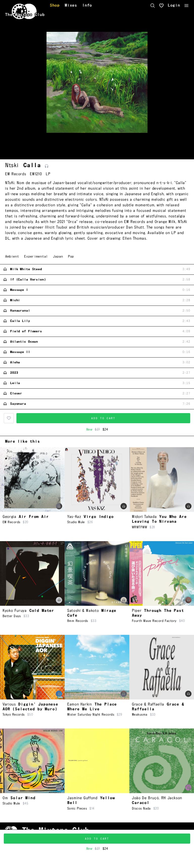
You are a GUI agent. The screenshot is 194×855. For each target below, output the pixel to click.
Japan (58, 256)
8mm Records (77, 621)
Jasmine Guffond (82, 798)
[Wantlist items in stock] (161, 5)
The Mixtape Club (25, 15)
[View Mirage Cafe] (97, 573)
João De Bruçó (145, 798)
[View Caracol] (161, 760)
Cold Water (41, 611)
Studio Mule (76, 522)
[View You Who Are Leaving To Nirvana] (161, 479)
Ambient (12, 256)
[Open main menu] (186, 5)
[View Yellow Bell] (97, 760)
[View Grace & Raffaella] (161, 667)
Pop (71, 256)
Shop (55, 6)
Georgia (9, 517)
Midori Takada (144, 517)
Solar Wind (22, 798)
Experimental (36, 256)
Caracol (140, 803)
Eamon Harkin (79, 704)
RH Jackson (171, 798)
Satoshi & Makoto (83, 611)
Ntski (11, 165)
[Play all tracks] (46, 166)
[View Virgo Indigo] (97, 479)
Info (87, 6)
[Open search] (152, 5)
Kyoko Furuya (15, 611)
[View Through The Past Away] (161, 573)
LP (48, 174)
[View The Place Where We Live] (97, 667)
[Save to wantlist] (9, 418)
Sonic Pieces (77, 808)
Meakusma (140, 714)
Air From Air (33, 517)
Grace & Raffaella (148, 704)
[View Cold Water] (32, 573)
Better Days (12, 616)
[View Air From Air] (32, 479)
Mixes (71, 6)
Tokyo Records (14, 714)
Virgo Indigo (98, 517)
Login (174, 6)
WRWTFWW (139, 527)
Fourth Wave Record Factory (154, 621)
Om (5, 798)
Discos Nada (141, 808)
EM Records (15, 174)
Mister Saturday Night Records (90, 714)
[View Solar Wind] (32, 760)
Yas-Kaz (74, 517)
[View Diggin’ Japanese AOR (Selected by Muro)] (32, 667)
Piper (136, 611)
